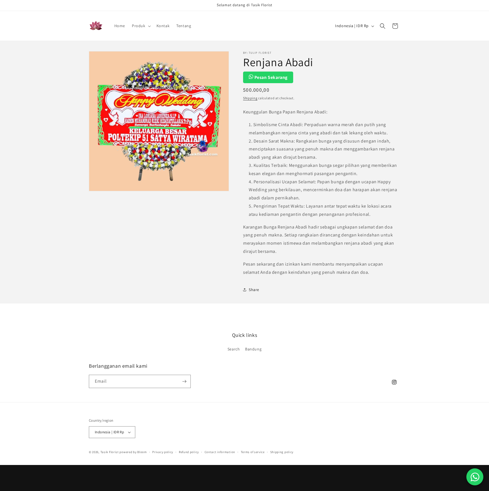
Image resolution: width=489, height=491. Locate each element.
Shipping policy (282, 452)
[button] (140, 26)
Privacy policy (162, 452)
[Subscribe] (184, 381)
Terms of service (253, 452)
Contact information (220, 452)
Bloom (142, 452)
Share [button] (254, 289)
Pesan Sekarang (270, 77)
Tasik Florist (109, 452)
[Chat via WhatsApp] (474, 476)
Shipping (250, 98)
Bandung (253, 349)
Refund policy (189, 452)
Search (234, 349)
